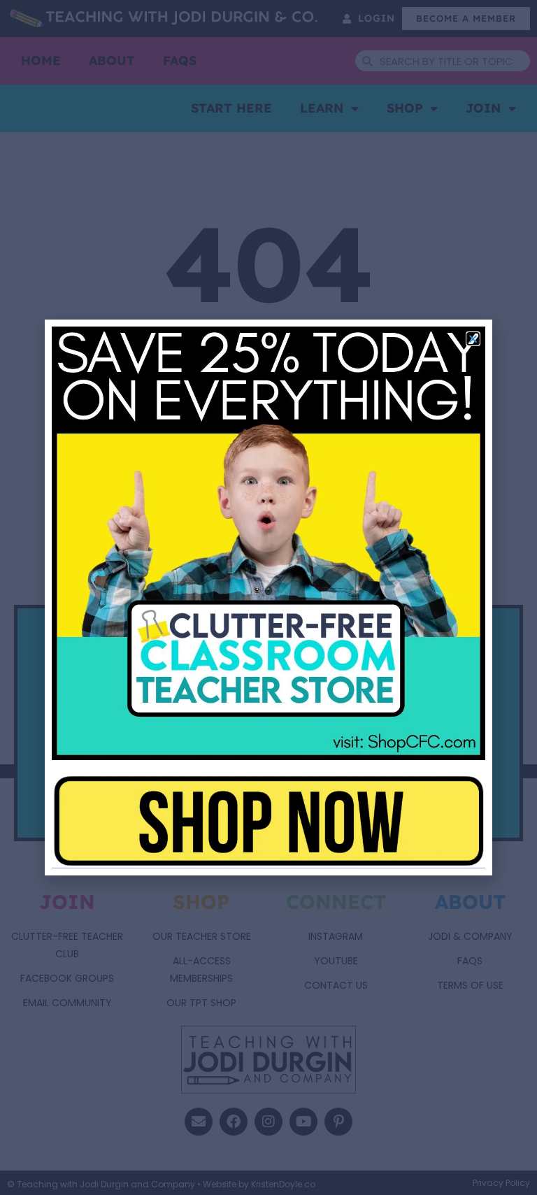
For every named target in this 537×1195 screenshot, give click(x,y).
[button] (473, 339)
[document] (268, 597)
